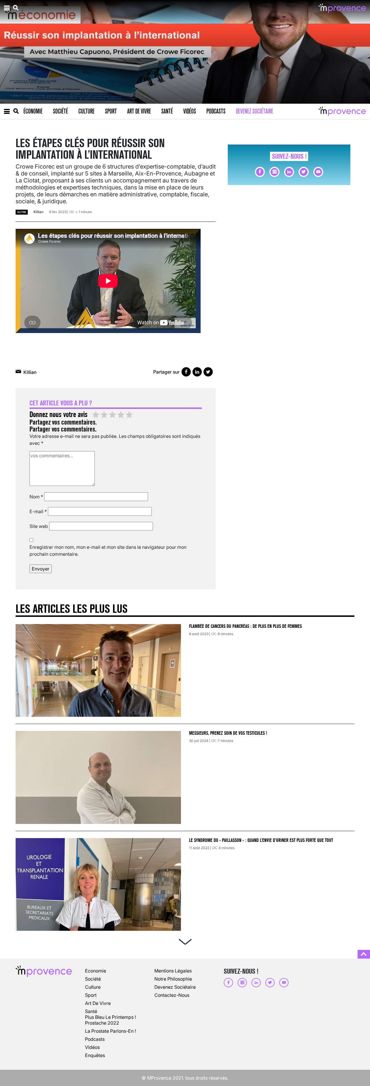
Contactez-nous (171, 995)
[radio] (95, 415)
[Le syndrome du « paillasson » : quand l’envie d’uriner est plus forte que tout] (98, 884)
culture (93, 987)
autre (21, 212)
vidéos (92, 1047)
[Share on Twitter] (208, 371)
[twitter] (303, 172)
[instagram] (274, 172)
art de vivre (98, 1003)
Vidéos (189, 111)
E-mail (38, 511)
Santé (167, 111)
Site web (38, 526)
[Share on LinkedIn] (197, 371)
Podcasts (215, 111)
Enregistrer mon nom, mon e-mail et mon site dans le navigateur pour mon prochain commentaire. (107, 550)
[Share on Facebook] (186, 371)
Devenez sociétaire (254, 111)
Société (60, 111)
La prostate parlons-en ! (110, 1031)
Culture (86, 111)
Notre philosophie (173, 979)
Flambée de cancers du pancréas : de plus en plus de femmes (245, 626)
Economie (95, 971)
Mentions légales (173, 971)
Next (185, 940)
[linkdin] (289, 172)
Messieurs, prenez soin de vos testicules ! (228, 733)
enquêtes (95, 1055)
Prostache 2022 (102, 1023)
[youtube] (318, 172)
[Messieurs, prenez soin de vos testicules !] (98, 777)
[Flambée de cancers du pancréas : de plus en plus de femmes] (98, 670)
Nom (36, 497)
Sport (111, 111)
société (93, 979)
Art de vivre (139, 111)
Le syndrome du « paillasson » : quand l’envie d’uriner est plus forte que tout (261, 840)
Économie (32, 111)
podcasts (95, 1039)
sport (91, 995)
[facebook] (260, 172)
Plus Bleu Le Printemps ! (110, 1017)
